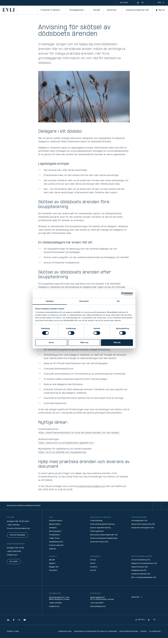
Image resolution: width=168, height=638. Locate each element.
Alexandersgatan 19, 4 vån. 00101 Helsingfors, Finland (59, 598)
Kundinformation (55, 521)
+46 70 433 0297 (96, 603)
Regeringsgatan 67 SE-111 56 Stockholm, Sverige (102, 598)
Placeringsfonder (97, 531)
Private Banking (96, 521)
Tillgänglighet (155, 631)
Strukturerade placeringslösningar (104, 538)
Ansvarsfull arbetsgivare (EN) (142, 528)
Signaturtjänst (54, 524)
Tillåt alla (116, 342)
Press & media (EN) (56, 545)
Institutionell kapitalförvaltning (102, 524)
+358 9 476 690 (13, 525)
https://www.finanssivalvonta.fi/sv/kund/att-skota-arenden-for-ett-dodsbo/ (79, 433)
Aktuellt (96, 10)
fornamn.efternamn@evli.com (18, 528)
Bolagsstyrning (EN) (139, 570)
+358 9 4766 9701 (14, 551)
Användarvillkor (65, 631)
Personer (94, 567)
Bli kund (124, 3)
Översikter (53, 570)
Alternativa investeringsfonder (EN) (104, 535)
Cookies (143, 631)
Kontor (93, 563)
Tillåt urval (84, 342)
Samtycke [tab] (50, 301)
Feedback (53, 528)
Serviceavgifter (55, 531)
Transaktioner (54, 535)
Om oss (93, 560)
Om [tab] (118, 301)
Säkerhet (52, 549)
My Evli (162, 10)
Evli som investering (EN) (140, 560)
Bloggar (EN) (54, 567)
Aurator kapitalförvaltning (100, 528)
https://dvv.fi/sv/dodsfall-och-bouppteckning (62, 452)
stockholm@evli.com (98, 606)
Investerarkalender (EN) (140, 574)
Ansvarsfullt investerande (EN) (143, 524)
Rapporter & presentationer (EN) (144, 563)
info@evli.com (12, 555)
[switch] (71, 333)
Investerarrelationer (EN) (137, 10)
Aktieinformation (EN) (139, 567)
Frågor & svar (54, 538)
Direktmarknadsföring (128, 631)
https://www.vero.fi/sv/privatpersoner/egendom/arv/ (66, 443)
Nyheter (52, 563)
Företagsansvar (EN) (139, 521)
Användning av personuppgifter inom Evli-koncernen (95, 631)
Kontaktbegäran (17, 535)
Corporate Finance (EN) (99, 542)
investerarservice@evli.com (91, 486)
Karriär (93, 570)
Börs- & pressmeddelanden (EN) (143, 577)
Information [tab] (84, 301)
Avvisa (51, 342)
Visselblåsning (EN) (56, 542)
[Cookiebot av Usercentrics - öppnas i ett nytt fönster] (123, 293)
